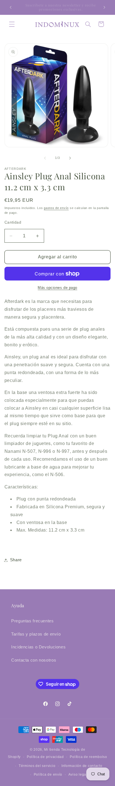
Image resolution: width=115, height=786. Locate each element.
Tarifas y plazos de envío (36, 634)
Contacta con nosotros (33, 660)
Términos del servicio (37, 766)
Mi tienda (52, 749)
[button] (11, 24)
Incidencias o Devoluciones (38, 647)
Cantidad (12, 222)
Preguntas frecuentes (32, 621)
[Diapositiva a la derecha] (70, 158)
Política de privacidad (45, 757)
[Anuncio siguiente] (104, 7)
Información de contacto (81, 766)
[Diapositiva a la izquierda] (45, 158)
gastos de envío (56, 208)
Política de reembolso (88, 757)
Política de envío (48, 774)
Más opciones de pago (57, 288)
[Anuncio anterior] (10, 7)
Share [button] (16, 560)
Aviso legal (77, 774)
